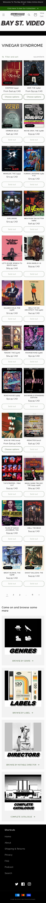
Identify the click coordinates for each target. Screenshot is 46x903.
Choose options (12, 97)
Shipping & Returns (15, 849)
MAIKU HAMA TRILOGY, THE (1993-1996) (34, 484)
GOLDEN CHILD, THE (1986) (12, 309)
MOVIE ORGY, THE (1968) (34, 131)
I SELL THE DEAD (34, 528)
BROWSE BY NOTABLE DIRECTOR (21, 765)
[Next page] (39, 594)
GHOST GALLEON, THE (34, 573)
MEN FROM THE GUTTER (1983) (34, 219)
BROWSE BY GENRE (21, 661)
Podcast (9, 867)
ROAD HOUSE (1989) (12, 395)
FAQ (7, 861)
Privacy (8, 855)
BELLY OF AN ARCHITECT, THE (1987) (34, 309)
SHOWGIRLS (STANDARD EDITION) (34, 396)
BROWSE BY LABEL (21, 713)
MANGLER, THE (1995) (12, 174)
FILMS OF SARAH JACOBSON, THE (12, 529)
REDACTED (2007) (34, 440)
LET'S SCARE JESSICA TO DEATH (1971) (12, 264)
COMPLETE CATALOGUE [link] (21, 817)
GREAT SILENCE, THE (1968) (12, 574)
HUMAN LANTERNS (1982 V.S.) (34, 175)
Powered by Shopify (30, 899)
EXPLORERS (12, 218)
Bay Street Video (19, 899)
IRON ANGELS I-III (34, 263)
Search (8, 873)
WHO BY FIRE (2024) (12, 440)
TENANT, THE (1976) (12, 353)
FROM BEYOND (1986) (34, 353)
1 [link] (7, 595)
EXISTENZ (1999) (12, 88)
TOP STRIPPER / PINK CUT (12, 484)
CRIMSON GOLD (12, 131)
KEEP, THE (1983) (34, 88)
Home (8, 836)
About (8, 842)
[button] (3, 15)
